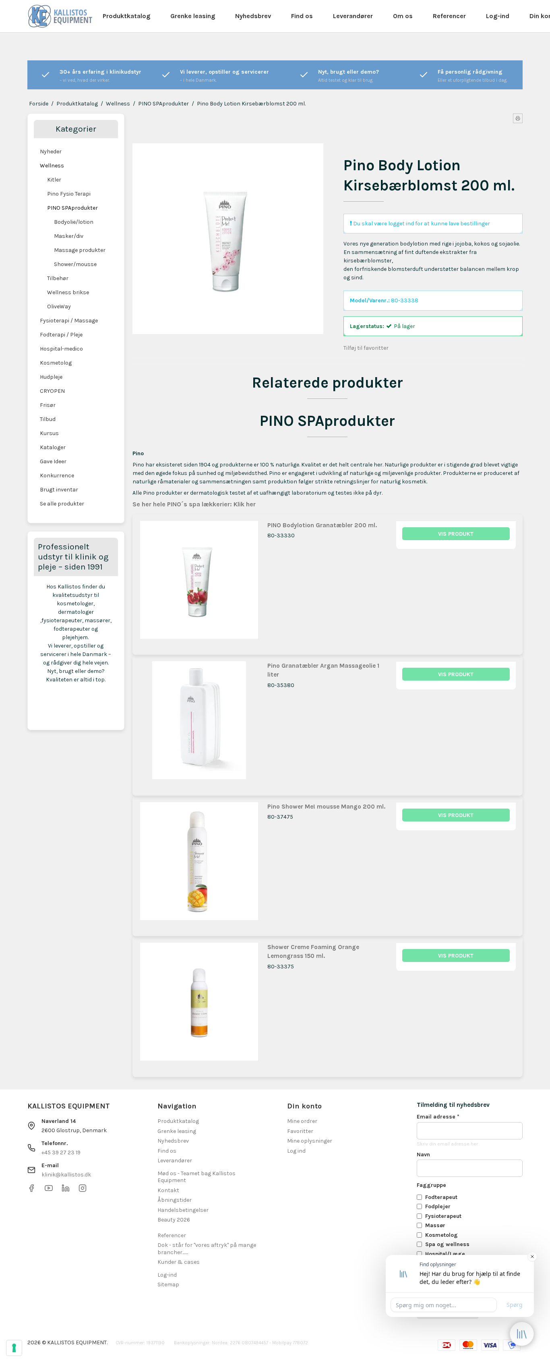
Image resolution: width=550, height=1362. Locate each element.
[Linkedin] (66, 1190)
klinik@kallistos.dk (66, 1174)
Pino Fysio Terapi (69, 193)
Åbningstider (174, 1200)
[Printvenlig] (518, 118)
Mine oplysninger (309, 1140)
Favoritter (300, 1131)
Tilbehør (57, 278)
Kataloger (53, 447)
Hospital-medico (61, 348)
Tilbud (48, 419)
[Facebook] (31, 1190)
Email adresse (438, 1116)
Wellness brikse (68, 292)
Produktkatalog (126, 16)
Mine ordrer (302, 1121)
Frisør (48, 405)
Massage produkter (79, 250)
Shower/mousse (75, 264)
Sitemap (168, 1284)
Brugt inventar (59, 489)
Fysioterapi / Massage (69, 320)
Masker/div (68, 236)
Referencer (449, 16)
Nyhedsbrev (253, 16)
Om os (403, 16)
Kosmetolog (56, 362)
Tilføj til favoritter (366, 348)
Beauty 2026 (173, 1219)
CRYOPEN (52, 391)
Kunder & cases (178, 1262)
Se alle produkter (62, 503)
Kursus (49, 433)
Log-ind (497, 16)
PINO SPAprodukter (72, 207)
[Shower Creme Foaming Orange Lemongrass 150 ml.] (199, 1003)
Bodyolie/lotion (73, 222)
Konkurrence (57, 475)
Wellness (52, 165)
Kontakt (168, 1190)
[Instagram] (83, 1190)
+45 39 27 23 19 (61, 1152)
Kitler (54, 179)
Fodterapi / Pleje (61, 334)
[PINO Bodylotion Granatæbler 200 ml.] (199, 581)
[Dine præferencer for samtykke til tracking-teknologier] (14, 1348)
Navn (423, 1154)
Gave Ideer (53, 461)
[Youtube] (49, 1190)
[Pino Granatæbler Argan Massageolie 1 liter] (199, 721)
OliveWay (59, 306)
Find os (302, 16)
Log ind (296, 1150)
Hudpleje (51, 377)
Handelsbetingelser (183, 1210)
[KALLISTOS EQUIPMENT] (60, 16)
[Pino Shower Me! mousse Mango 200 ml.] (199, 862)
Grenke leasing (192, 16)
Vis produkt (455, 533)
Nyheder (51, 151)
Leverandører (353, 16)
